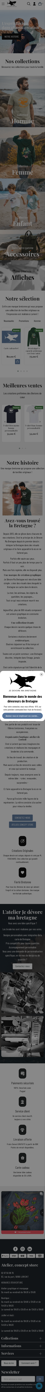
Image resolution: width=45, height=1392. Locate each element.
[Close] (42, 674)
